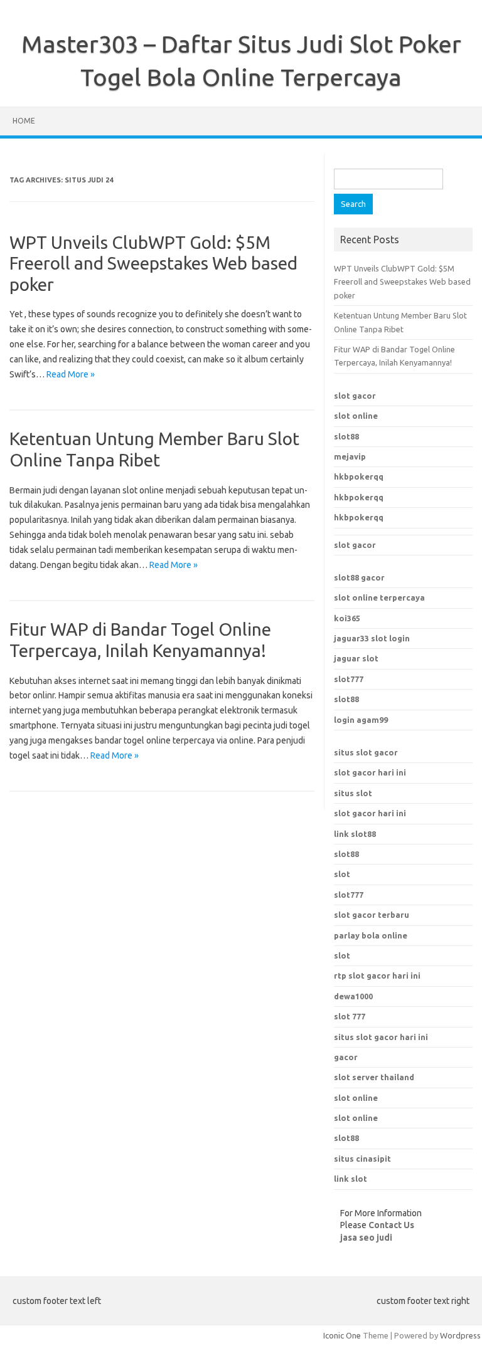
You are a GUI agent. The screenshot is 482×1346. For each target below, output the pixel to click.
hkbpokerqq (358, 476)
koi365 (347, 618)
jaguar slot (356, 658)
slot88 (346, 436)
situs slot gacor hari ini (381, 1037)
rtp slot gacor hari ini (377, 975)
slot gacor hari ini (370, 772)
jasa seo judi (366, 1238)
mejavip (350, 456)
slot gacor (355, 395)
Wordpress (460, 1335)
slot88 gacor (359, 577)
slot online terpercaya (379, 597)
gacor (346, 1057)
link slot (350, 1178)
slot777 (348, 679)
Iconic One (342, 1335)
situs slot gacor (366, 752)
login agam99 (361, 719)
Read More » (70, 374)
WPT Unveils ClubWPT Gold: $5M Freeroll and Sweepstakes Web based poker (153, 263)
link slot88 (355, 833)
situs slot (353, 793)
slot (342, 874)
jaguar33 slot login (372, 638)
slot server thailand (374, 1077)
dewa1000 (353, 996)
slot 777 (349, 1016)
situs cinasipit (362, 1158)
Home (24, 121)
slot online (356, 415)
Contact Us (391, 1225)
